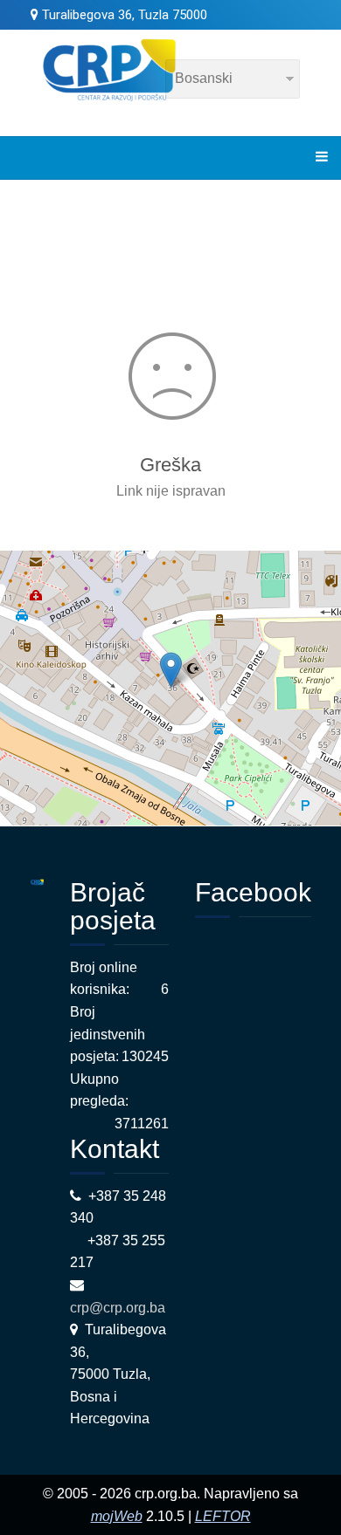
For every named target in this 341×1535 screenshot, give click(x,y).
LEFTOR (223, 1516)
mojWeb (117, 1516)
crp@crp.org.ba (119, 1307)
